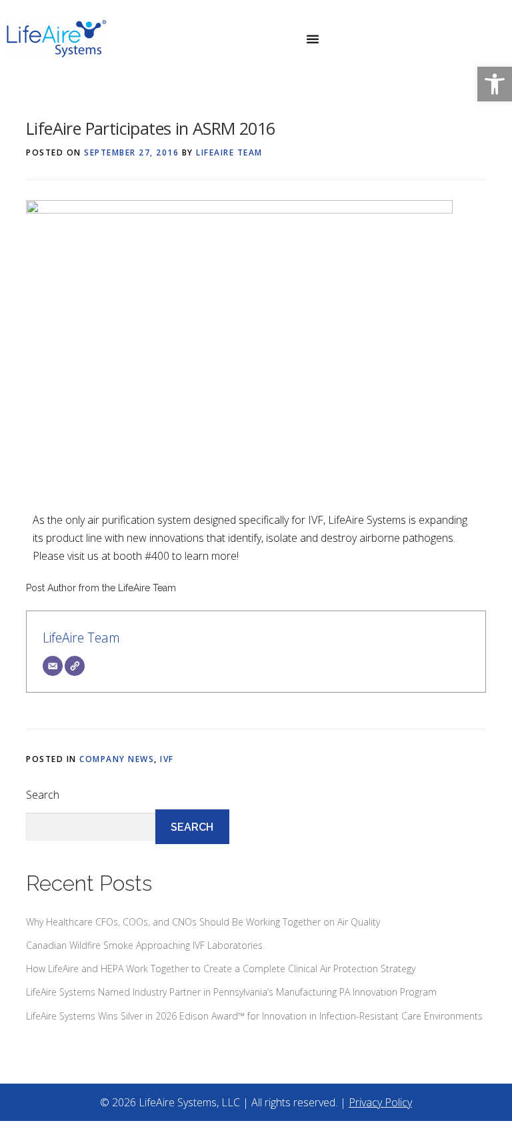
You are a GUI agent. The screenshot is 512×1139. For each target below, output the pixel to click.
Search (42, 794)
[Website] (75, 666)
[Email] (53, 666)
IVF (167, 759)
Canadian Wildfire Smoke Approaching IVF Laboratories (144, 945)
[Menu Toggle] (312, 38)
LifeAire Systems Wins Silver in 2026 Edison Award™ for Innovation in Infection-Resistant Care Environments (254, 1016)
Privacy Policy (380, 1102)
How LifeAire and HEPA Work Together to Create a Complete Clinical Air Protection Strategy (220, 968)
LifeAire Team (229, 152)
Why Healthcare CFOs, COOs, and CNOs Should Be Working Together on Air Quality (203, 921)
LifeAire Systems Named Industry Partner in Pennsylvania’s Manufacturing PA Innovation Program (231, 992)
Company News (116, 759)
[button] (494, 84)
